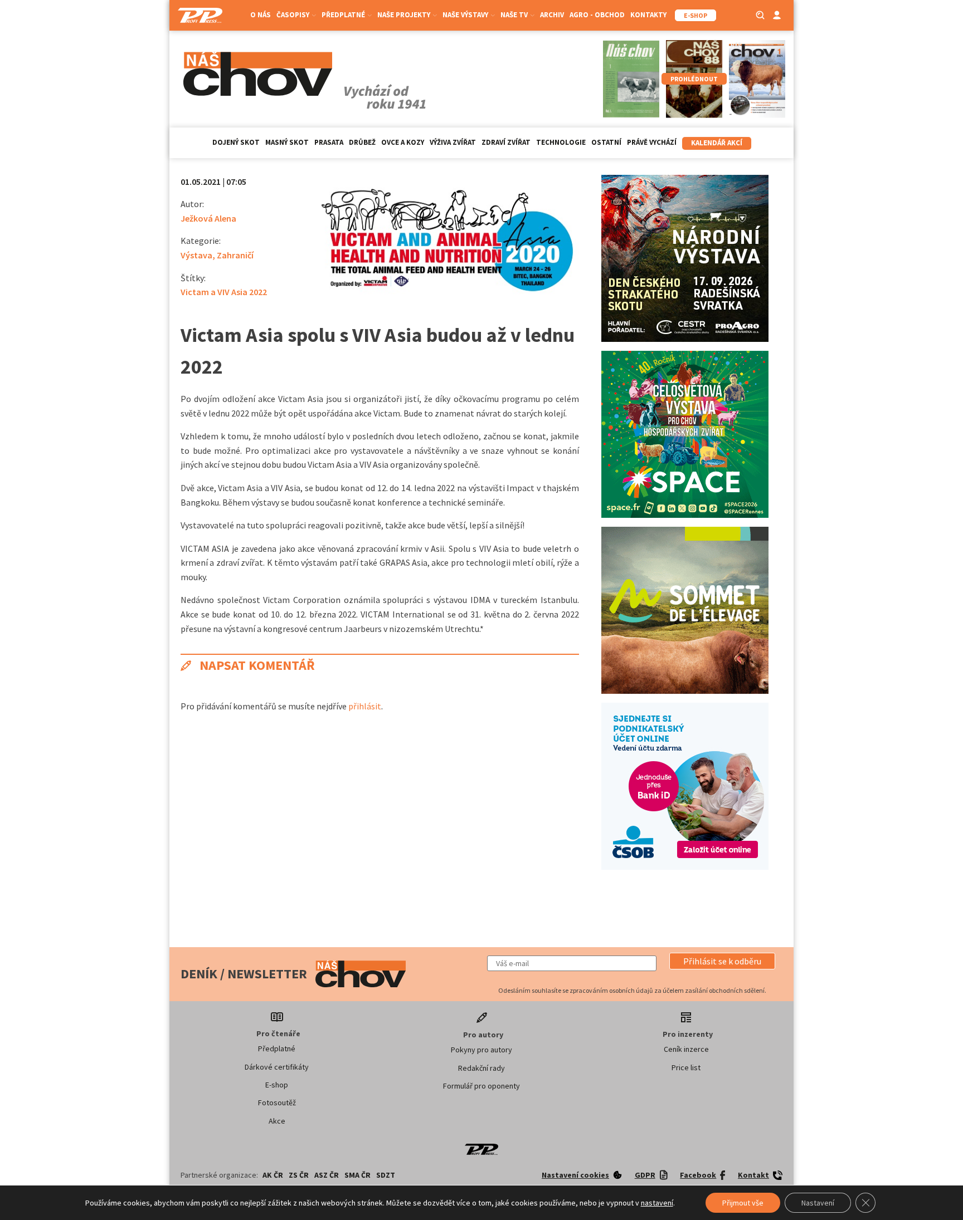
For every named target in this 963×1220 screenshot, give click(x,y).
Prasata (328, 142)
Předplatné (276, 1048)
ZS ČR (299, 1175)
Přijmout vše (742, 1203)
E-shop (276, 1085)
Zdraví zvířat (506, 142)
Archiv (552, 14)
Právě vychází (652, 142)
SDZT (385, 1175)
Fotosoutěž (277, 1102)
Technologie (561, 142)
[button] (722, 961)
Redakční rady (481, 1068)
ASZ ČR (326, 1175)
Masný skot (287, 142)
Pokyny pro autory (481, 1050)
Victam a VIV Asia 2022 (224, 291)
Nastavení (817, 1203)
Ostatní (606, 142)
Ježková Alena (208, 218)
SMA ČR (357, 1175)
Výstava (196, 255)
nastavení (657, 1203)
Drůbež (362, 142)
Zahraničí (235, 255)
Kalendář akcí (716, 143)
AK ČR (272, 1175)
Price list (686, 1067)
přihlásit (364, 706)
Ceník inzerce (686, 1049)
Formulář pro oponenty (481, 1086)
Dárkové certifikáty (277, 1067)
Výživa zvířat (453, 142)
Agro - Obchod (597, 14)
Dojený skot (236, 142)
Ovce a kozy (402, 142)
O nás (260, 14)
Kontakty (648, 14)
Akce (277, 1121)
